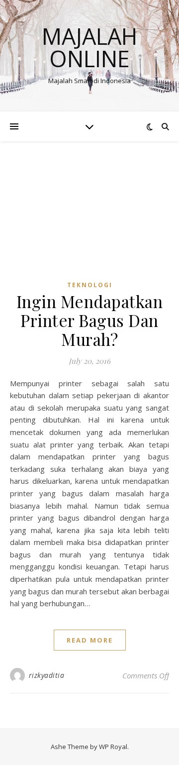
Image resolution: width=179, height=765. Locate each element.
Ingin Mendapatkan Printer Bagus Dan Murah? (89, 320)
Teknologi (89, 285)
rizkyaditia (47, 675)
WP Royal (113, 746)
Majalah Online (89, 47)
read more (90, 640)
